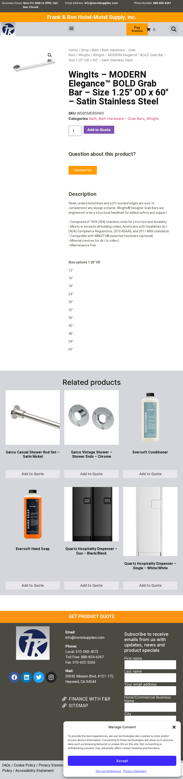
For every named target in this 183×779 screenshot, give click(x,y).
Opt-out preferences (108, 771)
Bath (95, 50)
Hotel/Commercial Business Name (147, 699)
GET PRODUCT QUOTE (91, 616)
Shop (85, 50)
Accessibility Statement (34, 770)
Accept (122, 761)
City (127, 714)
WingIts (84, 55)
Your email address (140, 684)
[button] (174, 727)
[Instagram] (51, 677)
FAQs (6, 765)
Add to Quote (99, 129)
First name (133, 658)
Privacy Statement (134, 771)
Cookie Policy (24, 765)
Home (73, 50)
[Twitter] (38, 677)
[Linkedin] (26, 677)
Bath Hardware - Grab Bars (121, 118)
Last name (133, 671)
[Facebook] (14, 677)
